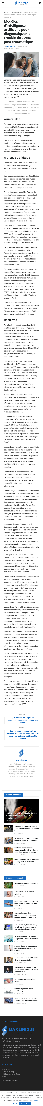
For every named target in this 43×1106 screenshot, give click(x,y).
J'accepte (25, 1103)
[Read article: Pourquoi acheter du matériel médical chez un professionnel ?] (8, 1000)
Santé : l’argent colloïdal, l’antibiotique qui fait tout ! (24, 990)
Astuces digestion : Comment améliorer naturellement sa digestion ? (25, 948)
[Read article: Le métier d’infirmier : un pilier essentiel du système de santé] (8, 840)
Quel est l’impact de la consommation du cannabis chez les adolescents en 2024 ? (25, 915)
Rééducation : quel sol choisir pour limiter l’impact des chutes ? (26, 828)
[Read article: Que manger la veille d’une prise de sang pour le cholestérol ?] (8, 861)
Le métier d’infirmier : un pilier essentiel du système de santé (26, 839)
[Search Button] (40, 3)
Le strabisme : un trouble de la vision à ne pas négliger (26, 959)
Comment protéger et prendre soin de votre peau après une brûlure (26, 903)
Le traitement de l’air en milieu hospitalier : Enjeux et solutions (26, 937)
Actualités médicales (16, 12)
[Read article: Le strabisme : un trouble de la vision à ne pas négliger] (8, 960)
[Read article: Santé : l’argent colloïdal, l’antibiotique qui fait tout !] (8, 991)
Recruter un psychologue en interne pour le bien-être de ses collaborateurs (26, 969)
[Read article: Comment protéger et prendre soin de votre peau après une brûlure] (8, 903)
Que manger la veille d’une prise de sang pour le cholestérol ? (26, 860)
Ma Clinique (10, 46)
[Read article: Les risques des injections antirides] (8, 894)
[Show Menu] (3, 3)
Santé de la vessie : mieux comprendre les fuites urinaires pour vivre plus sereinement (26, 850)
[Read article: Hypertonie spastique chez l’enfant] (8, 981)
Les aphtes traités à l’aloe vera (25, 883)
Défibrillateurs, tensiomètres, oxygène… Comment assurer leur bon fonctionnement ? (25, 927)
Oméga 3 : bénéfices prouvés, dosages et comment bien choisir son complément (21, 815)
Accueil (6, 12)
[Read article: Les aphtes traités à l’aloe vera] (8, 885)
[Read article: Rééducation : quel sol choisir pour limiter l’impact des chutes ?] (8, 828)
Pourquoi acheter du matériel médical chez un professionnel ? (26, 999)
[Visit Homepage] (21, 3)
